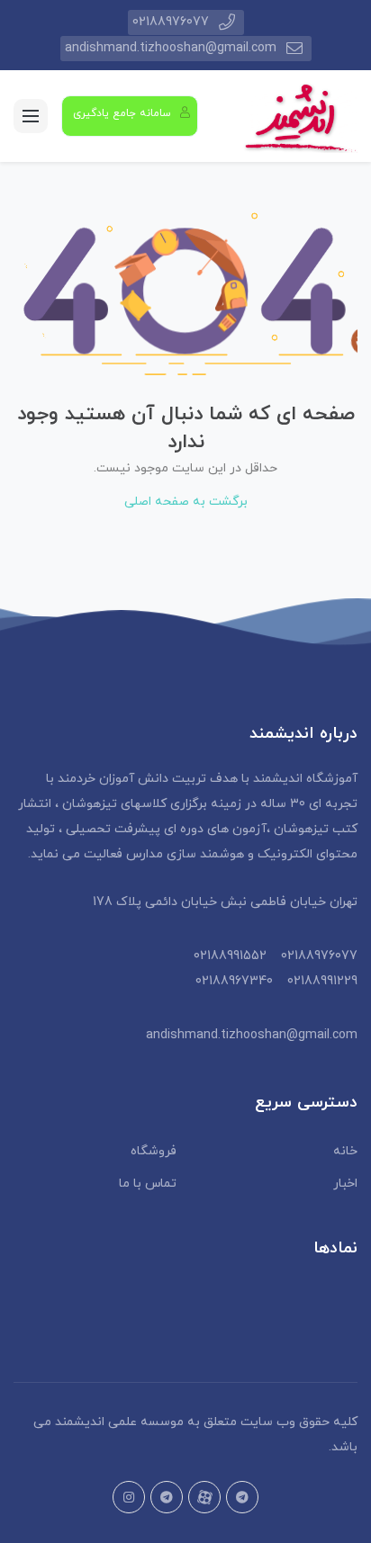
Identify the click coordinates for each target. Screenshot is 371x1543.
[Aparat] (204, 1497)
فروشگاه (153, 1151)
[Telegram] (166, 1497)
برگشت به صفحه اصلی (186, 501)
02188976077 (170, 22)
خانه (345, 1151)
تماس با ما (147, 1183)
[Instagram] (129, 1497)
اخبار (345, 1183)
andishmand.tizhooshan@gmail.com (170, 48)
